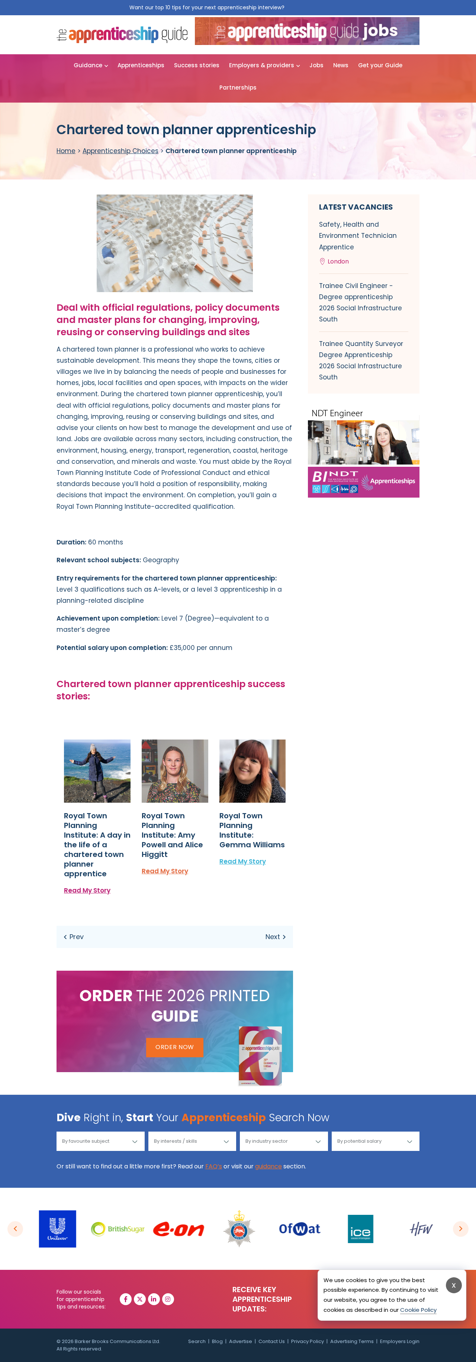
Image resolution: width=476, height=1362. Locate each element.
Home (66, 150)
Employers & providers (261, 65)
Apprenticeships (141, 65)
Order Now (174, 1047)
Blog (217, 1341)
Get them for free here (316, 7)
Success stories (196, 65)
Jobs (316, 65)
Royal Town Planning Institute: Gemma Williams (252, 830)
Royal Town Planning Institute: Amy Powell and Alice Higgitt (172, 835)
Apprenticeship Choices (120, 150)
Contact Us (271, 1341)
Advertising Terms (352, 1341)
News (340, 65)
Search (197, 1341)
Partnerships (238, 87)
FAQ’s (213, 1166)
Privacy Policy (307, 1341)
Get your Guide (380, 65)
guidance (268, 1166)
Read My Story (87, 890)
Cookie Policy (418, 1310)
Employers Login (399, 1341)
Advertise (240, 1341)
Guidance (88, 65)
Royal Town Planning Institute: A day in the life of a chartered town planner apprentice (97, 845)
